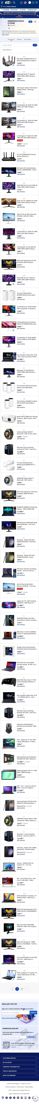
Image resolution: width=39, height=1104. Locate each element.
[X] (10, 1097)
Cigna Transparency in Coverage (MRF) (19, 1093)
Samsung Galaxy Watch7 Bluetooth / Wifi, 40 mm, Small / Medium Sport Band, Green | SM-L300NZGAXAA (27, 433)
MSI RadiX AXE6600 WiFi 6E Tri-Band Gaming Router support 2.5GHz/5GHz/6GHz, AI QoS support (27, 60)
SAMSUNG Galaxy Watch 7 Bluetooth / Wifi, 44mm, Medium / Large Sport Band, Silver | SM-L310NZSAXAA (26, 479)
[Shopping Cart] (36, 2)
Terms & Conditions (10, 1087)
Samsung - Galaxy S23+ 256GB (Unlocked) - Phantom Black (26, 848)
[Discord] (33, 1097)
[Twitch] (29, 1097)
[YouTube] (26, 1097)
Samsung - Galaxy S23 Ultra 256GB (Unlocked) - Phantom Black (26, 541)
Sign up (33, 1012)
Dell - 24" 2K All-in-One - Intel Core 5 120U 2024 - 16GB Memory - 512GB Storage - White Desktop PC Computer (26, 879)
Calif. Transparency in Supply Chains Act (19, 1090)
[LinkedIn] (18, 1097)
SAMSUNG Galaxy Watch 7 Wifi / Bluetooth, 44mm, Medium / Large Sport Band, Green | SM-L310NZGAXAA (27, 819)
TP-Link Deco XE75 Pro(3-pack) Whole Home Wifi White (27, 386)
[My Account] (33, 2)
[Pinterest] (22, 1097)
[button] (19, 7)
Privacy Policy (20, 1087)
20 (22, 989)
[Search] (14, 2)
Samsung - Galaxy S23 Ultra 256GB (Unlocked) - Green (26, 556)
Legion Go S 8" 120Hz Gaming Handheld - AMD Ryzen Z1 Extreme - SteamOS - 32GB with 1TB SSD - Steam (27, 602)
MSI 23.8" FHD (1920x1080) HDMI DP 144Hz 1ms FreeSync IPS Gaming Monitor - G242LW (26, 925)
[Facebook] (6, 1097)
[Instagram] (14, 1097)
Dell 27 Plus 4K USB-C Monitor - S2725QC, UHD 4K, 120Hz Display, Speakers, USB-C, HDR (27, 215)
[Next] (26, 989)
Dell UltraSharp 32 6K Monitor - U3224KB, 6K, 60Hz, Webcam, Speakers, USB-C (27, 758)
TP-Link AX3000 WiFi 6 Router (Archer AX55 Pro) (26, 155)
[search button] (35, 45)
